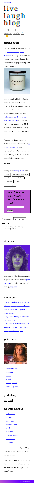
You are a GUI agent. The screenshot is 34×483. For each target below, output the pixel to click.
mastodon (9, 372)
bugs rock (13, 287)
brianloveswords (11, 435)
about (6, 30)
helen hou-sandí (11, 424)
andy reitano (10, 414)
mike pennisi (10, 439)
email (10, 400)
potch (8, 428)
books (17, 181)
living (7, 174)
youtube (9, 379)
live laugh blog (15, 15)
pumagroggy (19, 219)
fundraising (9, 181)
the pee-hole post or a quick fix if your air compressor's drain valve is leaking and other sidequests (16, 327)
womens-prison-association (20, 174)
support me (7, 33)
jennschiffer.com (12, 368)
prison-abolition (18, 178)
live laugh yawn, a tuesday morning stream (14, 227)
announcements (10, 185)
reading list (20, 30)
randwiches (10, 421)
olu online (9, 442)
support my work (12, 386)
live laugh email (11, 383)
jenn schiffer (8, 2)
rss (8, 196)
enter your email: (16, 201)
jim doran (9, 417)
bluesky (8, 376)
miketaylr (9, 431)
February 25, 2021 (19, 171)
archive (12, 30)
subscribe (16, 33)
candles (8, 178)
